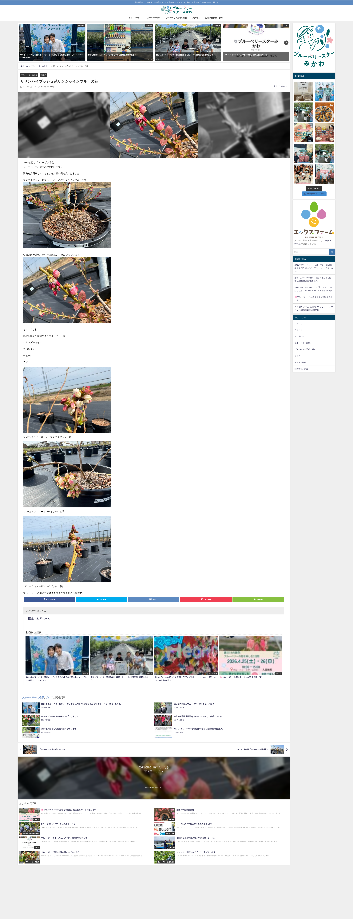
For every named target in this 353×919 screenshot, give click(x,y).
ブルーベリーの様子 (29, 75)
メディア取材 (300, 362)
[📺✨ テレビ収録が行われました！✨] (324, 174)
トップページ (134, 18)
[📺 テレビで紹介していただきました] (324, 132)
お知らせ (298, 330)
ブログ (43, 75)
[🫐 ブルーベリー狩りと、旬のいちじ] (303, 132)
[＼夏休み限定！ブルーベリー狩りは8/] (324, 153)
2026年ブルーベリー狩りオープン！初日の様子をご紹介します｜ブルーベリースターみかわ (314, 268)
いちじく (298, 323)
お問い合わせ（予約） (214, 18)
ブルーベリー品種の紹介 (176, 18)
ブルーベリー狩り (153, 18)
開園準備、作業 (301, 369)
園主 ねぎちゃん (280, 86)
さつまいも (299, 336)
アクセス (196, 18)
